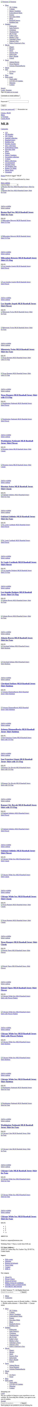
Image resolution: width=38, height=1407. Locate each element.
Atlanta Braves (14, 62)
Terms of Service (10, 1281)
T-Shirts (12, 9)
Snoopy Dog (13, 52)
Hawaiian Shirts (14, 17)
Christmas (12, 30)
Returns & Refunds (11, 1263)
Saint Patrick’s (14, 28)
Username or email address (10, 95)
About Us (8, 1277)
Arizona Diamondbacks (17, 66)
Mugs (11, 18)
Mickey (11, 49)
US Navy (12, 71)
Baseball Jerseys (14, 20)
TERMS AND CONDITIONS (15, 1285)
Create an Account (12, 92)
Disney (11, 47)
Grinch (11, 58)
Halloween (13, 26)
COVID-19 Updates (16, 81)
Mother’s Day (14, 37)
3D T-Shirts (13, 7)
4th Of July (13, 34)
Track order (13, 79)
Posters (11, 15)
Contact (11, 85)
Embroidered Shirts (15, 13)
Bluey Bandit (13, 56)
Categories (4, 129)
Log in (3, 105)
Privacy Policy (10, 1279)
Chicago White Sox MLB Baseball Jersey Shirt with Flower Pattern (18, 1034)
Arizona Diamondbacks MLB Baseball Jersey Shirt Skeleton (17, 730)
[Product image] (17, 192)
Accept (3, 1401)
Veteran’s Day (14, 41)
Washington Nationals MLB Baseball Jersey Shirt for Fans (17, 1126)
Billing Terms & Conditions (14, 1283)
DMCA (7, 1269)
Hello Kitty (13, 54)
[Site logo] (5, 2)
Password (5, 101)
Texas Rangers (14, 64)
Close (3, 1393)
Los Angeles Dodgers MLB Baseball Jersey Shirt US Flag (16, 593)
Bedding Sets (13, 22)
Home (3, 176)
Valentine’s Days (14, 39)
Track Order (9, 1265)
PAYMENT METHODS (13, 1286)
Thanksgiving (13, 32)
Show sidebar (5, 183)
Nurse (11, 73)
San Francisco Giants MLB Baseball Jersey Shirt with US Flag (16, 760)
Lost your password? (8, 109)
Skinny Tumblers (15, 11)
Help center (9, 1259)
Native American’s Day (17, 43)
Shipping (12, 83)
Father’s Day (13, 35)
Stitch (11, 51)
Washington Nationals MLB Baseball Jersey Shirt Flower (17, 442)
